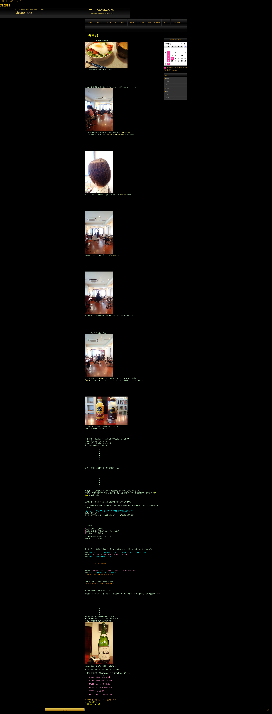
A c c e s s (141, 22)
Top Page (90, 22)
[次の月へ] (185, 44)
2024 (167, 85)
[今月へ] (181, 44)
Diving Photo (176, 22)
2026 (167, 78)
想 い (100, 22)
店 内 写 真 (112, 22)
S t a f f (123, 22)
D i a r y (166, 22)
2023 (167, 88)
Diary (104, 700)
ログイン (269, 710)
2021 (167, 95)
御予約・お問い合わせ (153, 22)
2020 (167, 98)
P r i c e (132, 22)
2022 (167, 91)
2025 (167, 82)
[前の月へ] (178, 44)
